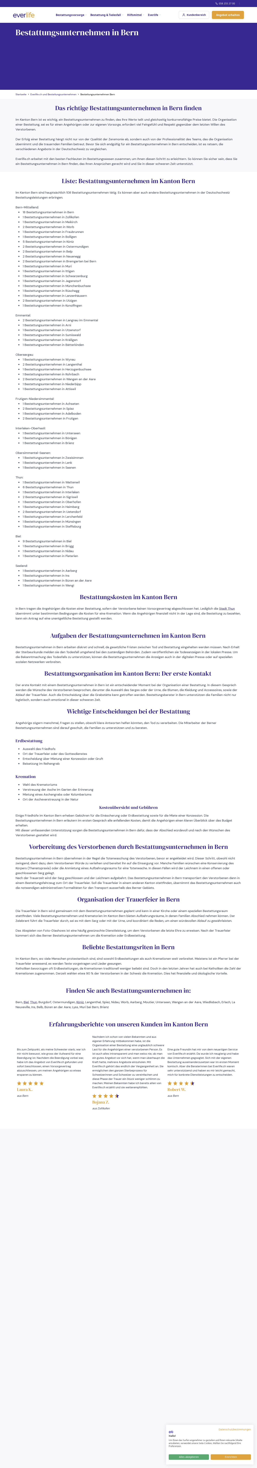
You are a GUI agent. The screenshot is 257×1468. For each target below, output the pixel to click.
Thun (33, 1002)
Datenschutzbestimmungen (235, 1429)
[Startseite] (23, 15)
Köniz (80, 1002)
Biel (26, 1002)
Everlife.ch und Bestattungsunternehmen (53, 94)
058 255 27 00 (227, 3)
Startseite (21, 94)
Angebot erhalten (228, 15)
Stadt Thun (227, 608)
